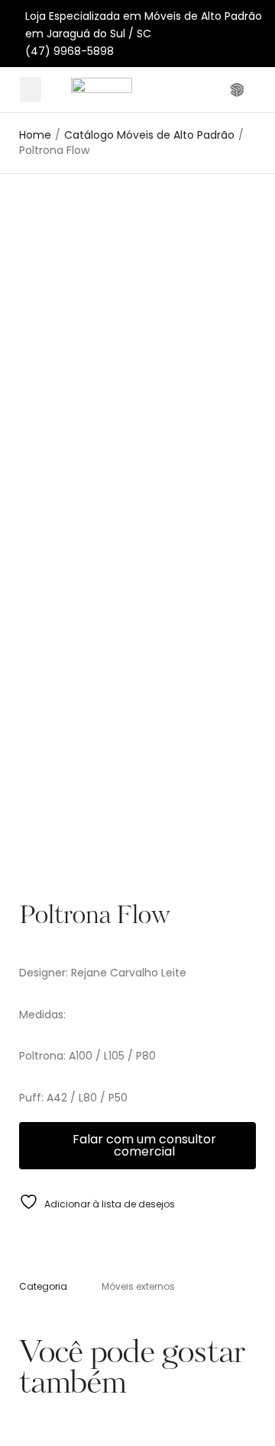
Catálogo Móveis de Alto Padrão (149, 135)
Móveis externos (138, 1286)
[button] (30, 89)
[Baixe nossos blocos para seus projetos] (238, 90)
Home (35, 135)
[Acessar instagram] (215, 90)
